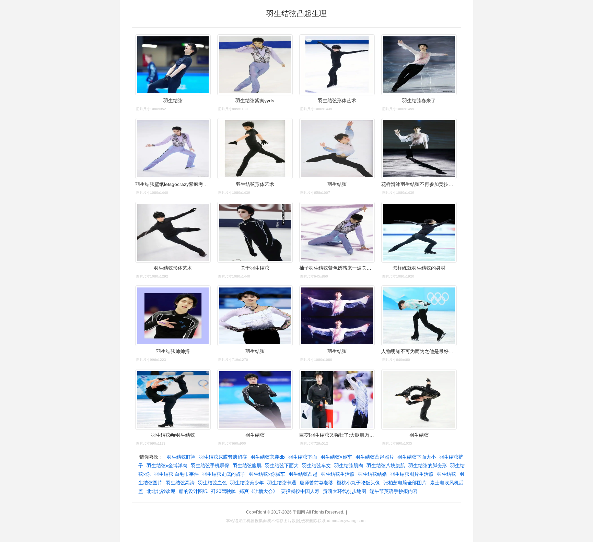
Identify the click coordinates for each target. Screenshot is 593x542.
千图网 (299, 512)
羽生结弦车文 (316, 465)
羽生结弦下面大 (282, 465)
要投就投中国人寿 (300, 491)
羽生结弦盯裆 (181, 457)
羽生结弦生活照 (337, 474)
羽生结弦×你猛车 (267, 474)
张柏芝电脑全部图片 (405, 482)
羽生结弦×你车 (336, 457)
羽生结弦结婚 (372, 474)
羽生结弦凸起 (303, 474)
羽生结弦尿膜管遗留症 (223, 457)
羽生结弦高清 (180, 482)
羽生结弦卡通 (281, 482)
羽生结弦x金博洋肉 (167, 465)
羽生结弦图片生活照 (411, 474)
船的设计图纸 (193, 491)
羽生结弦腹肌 (247, 465)
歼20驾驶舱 (223, 491)
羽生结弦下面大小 (416, 457)
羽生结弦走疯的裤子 (223, 474)
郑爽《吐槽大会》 (258, 491)
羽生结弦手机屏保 (210, 465)
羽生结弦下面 (302, 457)
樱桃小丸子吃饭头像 (358, 482)
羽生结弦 (446, 474)
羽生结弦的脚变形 (427, 465)
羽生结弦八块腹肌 (386, 465)
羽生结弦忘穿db (268, 457)
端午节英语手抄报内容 (394, 491)
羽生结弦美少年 (247, 482)
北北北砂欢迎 (161, 491)
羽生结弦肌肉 (348, 465)
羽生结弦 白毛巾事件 (176, 474)
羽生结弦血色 (212, 482)
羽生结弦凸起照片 (375, 457)
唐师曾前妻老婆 (316, 482)
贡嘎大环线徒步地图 (344, 491)
